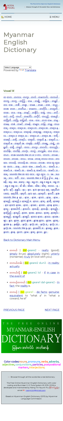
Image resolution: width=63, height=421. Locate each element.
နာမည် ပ (16, 201)
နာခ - (28, 197)
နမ (39, 190)
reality (24, 285)
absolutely (33, 253)
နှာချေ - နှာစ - (52, 228)
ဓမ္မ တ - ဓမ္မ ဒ (38, 182)
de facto (42, 292)
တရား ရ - (48, 132)
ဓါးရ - (44, 186)
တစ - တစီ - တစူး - (19, 105)
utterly (55, 253)
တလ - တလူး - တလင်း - (36, 147)
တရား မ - (18, 132)
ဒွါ (50, 178)
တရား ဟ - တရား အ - (41, 136)
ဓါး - (25, 186)
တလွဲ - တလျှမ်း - (38, 151)
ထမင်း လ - (42, 170)
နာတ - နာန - (46, 197)
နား (6, 205)
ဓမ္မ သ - (15, 186)
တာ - (39, 155)
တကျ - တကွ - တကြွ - (15, 101)
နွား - (11, 220)
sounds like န (11, 197)
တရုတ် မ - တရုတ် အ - (15, 143)
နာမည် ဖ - (27, 201)
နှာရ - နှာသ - (37, 232)
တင (6, 105)
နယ (43, 190)
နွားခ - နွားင (20, 220)
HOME (6, 17)
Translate (30, 70)
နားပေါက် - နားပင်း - (21, 209)
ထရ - (6, 174)
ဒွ (47, 178)
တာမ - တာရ (34, 159)
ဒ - (48, 174)
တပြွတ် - (24, 120)
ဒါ (42, 178)
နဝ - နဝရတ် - (40, 193)
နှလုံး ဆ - (34, 224)
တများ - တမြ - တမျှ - (43, 124)
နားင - (26, 205)
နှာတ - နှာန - (10, 232)
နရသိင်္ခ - (15, 193)
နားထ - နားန (45, 205)
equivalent (16, 295)
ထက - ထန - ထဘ (17, 166)
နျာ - (6, 220)
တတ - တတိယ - (19, 109)
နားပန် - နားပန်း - (41, 209)
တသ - (56, 151)
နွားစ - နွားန (33, 220)
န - (57, 186)
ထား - (33, 174)
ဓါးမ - (38, 186)
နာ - (21, 197)
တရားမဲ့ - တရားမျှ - (33, 132)
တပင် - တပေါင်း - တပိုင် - (28, 116)
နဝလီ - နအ (53, 193)
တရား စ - (22, 128)
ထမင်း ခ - (54, 166)
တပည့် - (46, 116)
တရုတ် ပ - (54, 140)
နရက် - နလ (26, 193)
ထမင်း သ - (53, 170)
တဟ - (7, 155)
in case (51, 272)
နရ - (48, 190)
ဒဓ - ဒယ (55, 174)
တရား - (13, 128)
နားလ (34, 217)
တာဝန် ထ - (24, 163)
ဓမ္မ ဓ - (49, 182)
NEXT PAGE (52, 309)
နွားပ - (42, 220)
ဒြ (45, 178)
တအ (13, 155)
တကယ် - (54, 97)
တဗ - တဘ (41, 120)
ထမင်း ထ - (20, 170)
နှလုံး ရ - (44, 224)
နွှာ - (46, 232)
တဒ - (14, 113)
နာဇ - (35, 197)
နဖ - (30, 190)
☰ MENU (54, 17)
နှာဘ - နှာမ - (23, 232)
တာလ (44, 159)
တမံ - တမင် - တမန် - (21, 124)
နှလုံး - (25, 224)
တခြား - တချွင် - (51, 101)
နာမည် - (8, 201)
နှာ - (30, 228)
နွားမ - (49, 220)
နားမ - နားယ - (36, 213)
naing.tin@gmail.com (36, 390)
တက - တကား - (14, 97)
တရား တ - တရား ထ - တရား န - (43, 128)
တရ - (6, 128)
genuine (54, 292)
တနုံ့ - (43, 113)
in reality (53, 262)
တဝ (50, 151)
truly (27, 256)
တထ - (7, 113)
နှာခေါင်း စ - (39, 228)
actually (14, 266)
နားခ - (19, 205)
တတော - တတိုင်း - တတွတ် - (44, 109)
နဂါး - (6, 190)
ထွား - (44, 174)
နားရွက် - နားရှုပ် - (21, 217)
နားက (12, 205)
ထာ (27, 174)
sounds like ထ (17, 174)
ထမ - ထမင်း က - (38, 166)
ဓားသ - (52, 186)
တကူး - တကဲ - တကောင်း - (36, 97)
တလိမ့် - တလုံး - (21, 151)
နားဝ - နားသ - (45, 217)
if (45, 272)
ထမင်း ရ (31, 170)
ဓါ (21, 186)
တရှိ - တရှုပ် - (17, 147)
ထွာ (38, 174)
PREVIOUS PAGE (14, 309)
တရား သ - (23, 136)
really (45, 250)
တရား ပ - (8, 132)
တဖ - (32, 120)
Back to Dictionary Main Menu (22, 240)
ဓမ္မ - (29, 182)
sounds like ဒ (34, 178)
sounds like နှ (20, 228)
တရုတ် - (32, 140)
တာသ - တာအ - (38, 163)
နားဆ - (34, 205)
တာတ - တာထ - (12, 159)
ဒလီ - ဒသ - (20, 178)
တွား (57, 163)
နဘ (35, 190)
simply (13, 253)
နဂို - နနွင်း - (16, 190)
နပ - (24, 190)
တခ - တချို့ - (35, 101)
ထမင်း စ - (9, 170)
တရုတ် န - (42, 140)
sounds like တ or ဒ (26, 155)
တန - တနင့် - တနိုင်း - (28, 113)
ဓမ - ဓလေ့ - (20, 182)
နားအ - (55, 217)
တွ (53, 163)
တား (49, 163)
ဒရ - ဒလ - (9, 178)
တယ (56, 124)
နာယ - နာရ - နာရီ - (43, 201)
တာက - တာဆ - (51, 155)
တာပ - (23, 159)
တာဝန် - (13, 163)
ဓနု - (11, 182)
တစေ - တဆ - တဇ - (41, 105)
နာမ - (56, 197)
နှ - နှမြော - (16, 224)
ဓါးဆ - (31, 186)
